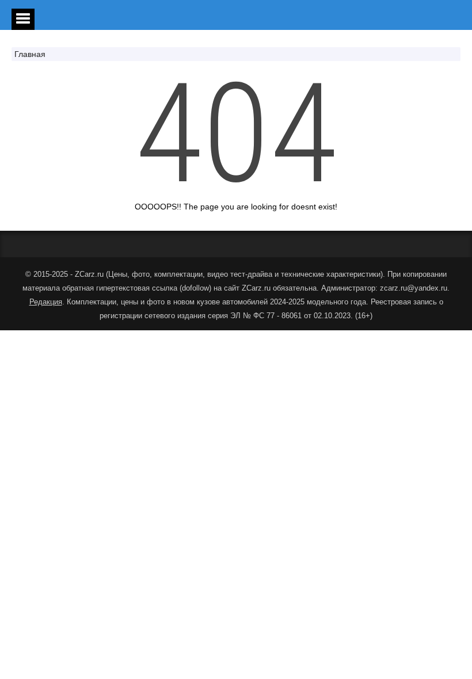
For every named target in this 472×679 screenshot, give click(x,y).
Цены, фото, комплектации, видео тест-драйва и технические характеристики (244, 274)
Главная (29, 54)
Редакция (45, 301)
